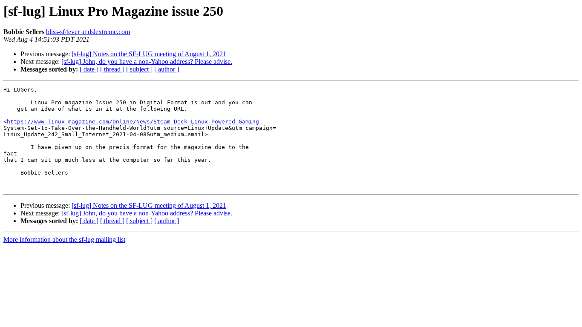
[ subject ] (139, 69)
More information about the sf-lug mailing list (64, 239)
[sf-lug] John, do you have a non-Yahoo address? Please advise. (146, 61)
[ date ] (89, 69)
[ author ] (166, 69)
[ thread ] (112, 69)
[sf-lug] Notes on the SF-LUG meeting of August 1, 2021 (149, 53)
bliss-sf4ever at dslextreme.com (88, 31)
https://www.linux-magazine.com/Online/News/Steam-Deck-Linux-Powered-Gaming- (134, 121)
